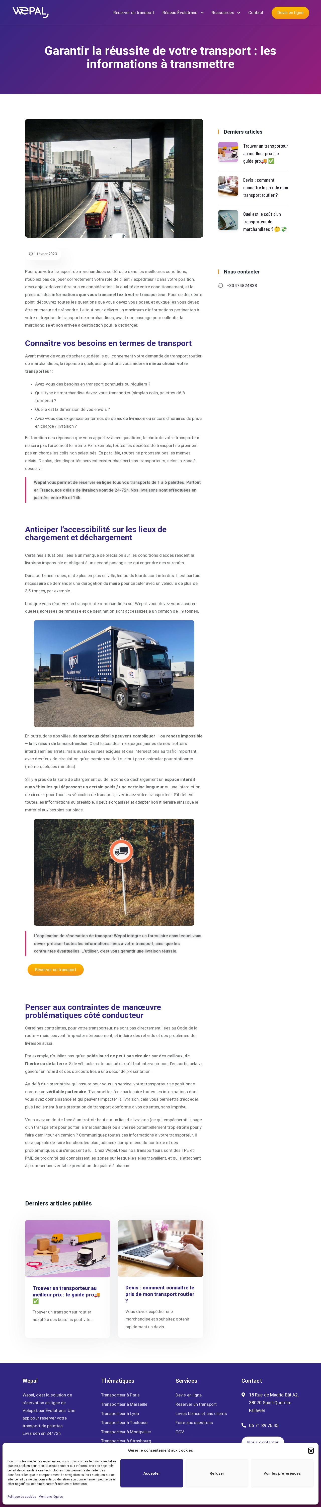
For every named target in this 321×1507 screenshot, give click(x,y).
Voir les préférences (282, 1473)
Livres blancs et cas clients (201, 1413)
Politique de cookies (22, 1496)
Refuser (217, 1473)
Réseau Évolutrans (181, 12)
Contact (256, 12)
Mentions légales (51, 1496)
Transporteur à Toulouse (124, 1422)
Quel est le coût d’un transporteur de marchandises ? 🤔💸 (265, 221)
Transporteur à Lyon (120, 1413)
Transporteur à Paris (120, 1394)
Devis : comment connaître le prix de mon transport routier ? (159, 1294)
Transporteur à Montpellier (126, 1431)
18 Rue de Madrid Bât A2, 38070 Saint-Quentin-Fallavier (273, 1402)
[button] (310, 1450)
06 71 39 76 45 (263, 1425)
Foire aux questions (194, 1422)
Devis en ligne (290, 12)
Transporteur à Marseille (124, 1404)
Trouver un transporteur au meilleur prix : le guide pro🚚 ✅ (66, 1294)
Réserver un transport (133, 12)
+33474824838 (242, 285)
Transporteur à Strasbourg (126, 1440)
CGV (180, 1431)
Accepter (151, 1473)
